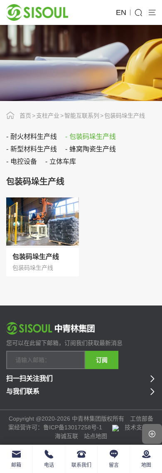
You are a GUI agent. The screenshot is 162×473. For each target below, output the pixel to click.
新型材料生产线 (33, 149)
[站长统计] (115, 427)
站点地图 (95, 436)
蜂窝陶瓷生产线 (92, 149)
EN (121, 12)
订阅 (102, 360)
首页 (25, 115)
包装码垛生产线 (124, 115)
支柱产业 (47, 115)
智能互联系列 (81, 115)
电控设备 (23, 161)
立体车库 (62, 161)
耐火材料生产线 (33, 136)
